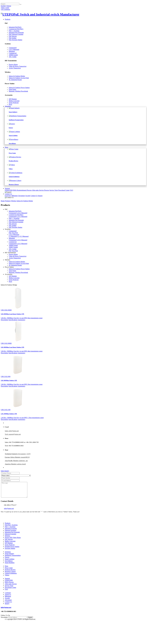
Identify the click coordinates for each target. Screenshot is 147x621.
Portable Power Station (12, 546)
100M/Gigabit (13, 55)
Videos (7, 575)
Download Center (64, 190)
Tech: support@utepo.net (13, 434)
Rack (10, 104)
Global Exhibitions (11, 573)
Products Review (10, 569)
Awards (27, 196)
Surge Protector (14, 102)
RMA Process (9, 582)
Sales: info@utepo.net (12, 431)
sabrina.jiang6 (15, 464)
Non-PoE (15, 233)
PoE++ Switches (14, 31)
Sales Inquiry (5, 471)
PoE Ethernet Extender (16, 34)
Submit (30, 617)
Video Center (5, 8)
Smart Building (9, 562)
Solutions (8, 106)
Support (7, 188)
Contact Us (8, 194)
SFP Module (13, 99)
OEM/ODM (9, 190)
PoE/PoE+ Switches (11, 525)
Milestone (15, 196)
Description (4, 320)
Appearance (21, 320)
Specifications (12, 320)
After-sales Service (11, 584)
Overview (8, 196)
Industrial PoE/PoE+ (15, 27)
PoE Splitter (12, 38)
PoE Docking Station (15, 40)
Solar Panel (12, 89)
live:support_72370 (17, 454)
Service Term (53, 190)
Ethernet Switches (10, 530)
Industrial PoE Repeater (16, 32)
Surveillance (9, 561)
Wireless (13, 201)
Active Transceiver (15, 68)
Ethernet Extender (10, 534)
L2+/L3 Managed (22, 236)
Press (6, 147)
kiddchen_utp (16, 460)
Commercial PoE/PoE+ (16, 29)
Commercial (12, 53)
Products (7, 19)
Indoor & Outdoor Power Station (19, 87)
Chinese (8, 6)
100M (11, 247)
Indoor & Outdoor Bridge (17, 76)
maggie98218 (17, 457)
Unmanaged (12, 48)
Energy (7, 557)
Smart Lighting (9, 559)
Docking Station (10, 548)
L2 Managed (13, 236)
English (3, 6)
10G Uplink (12, 57)
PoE (10, 233)
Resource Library (10, 571)
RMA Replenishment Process (22, 190)
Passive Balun (13, 64)
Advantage (21, 196)
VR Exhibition (5, 9)
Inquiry (40, 196)
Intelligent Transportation (13, 555)
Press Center (9, 568)
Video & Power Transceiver (17, 66)
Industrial (12, 51)
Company (8, 593)
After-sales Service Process (40, 190)
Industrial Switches (11, 528)
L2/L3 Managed (14, 49)
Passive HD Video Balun (13, 537)
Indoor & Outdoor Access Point (19, 78)
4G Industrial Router (15, 80)
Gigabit (15, 247)
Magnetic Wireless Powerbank (18, 91)
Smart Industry (9, 553)
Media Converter (14, 101)
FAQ (71, 190)
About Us (8, 594)
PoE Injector (13, 36)
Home (3, 201)
